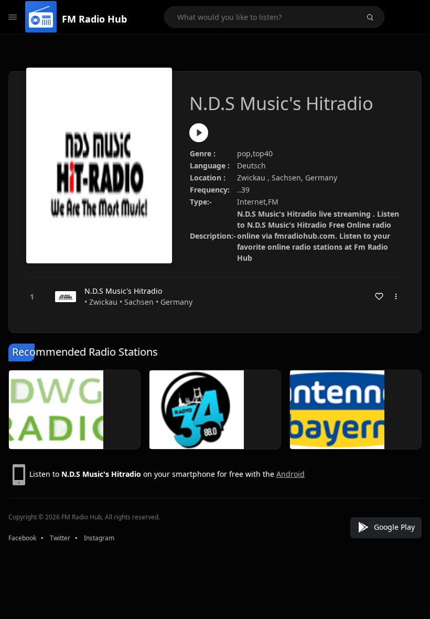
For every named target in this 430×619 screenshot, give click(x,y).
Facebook (22, 537)
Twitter (60, 537)
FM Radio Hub (94, 19)
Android (290, 474)
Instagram (99, 537)
